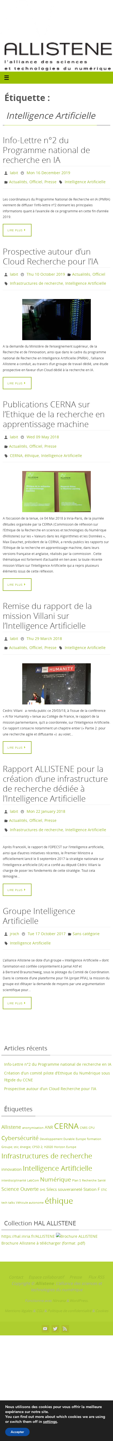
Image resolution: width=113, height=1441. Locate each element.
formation (94, 1121)
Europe (81, 1121)
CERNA (16, 447)
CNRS (83, 1110)
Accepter (17, 1432)
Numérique (55, 1161)
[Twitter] (55, 1310)
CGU (39, 1293)
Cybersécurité (20, 1120)
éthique (32, 447)
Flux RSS (96, 1259)
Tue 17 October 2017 (47, 918)
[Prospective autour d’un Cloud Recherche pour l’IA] (56, 314)
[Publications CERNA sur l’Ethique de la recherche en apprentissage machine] (56, 482)
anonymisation (33, 1110)
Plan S (76, 1162)
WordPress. (79, 1283)
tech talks (8, 1185)
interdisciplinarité (13, 1162)
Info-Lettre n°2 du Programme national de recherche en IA (46, 150)
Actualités (18, 180)
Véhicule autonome (30, 1185)
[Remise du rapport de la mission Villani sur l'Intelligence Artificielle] (56, 672)
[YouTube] (45, 1310)
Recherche (89, 1162)
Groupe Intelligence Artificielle (39, 900)
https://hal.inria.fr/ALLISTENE (28, 1218)
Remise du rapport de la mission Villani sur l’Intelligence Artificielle (47, 607)
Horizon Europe (65, 1129)
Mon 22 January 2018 (46, 799)
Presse (50, 180)
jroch (14, 918)
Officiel (35, 180)
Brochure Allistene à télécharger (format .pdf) (43, 1225)
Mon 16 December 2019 (48, 172)
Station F (91, 1171)
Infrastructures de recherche (36, 279)
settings (50, 1421)
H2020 (48, 1129)
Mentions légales (18, 1293)
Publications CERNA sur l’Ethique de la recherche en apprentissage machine (54, 409)
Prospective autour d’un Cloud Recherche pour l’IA (50, 254)
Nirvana (59, 1283)
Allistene (11, 1109)
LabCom (33, 1162)
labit (14, 172)
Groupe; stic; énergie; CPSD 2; (22, 1129)
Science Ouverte (20, 1171)
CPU (92, 1110)
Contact (16, 1259)
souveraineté (70, 1171)
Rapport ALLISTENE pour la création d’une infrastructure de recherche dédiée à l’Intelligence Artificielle (55, 772)
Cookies (101, 1293)
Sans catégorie (86, 918)
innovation (11, 1151)
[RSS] (65, 1310)
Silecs (51, 1171)
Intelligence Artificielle (85, 180)
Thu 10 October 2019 (46, 271)
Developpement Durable (57, 1121)
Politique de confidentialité (69, 1293)
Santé (102, 1162)
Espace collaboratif (46, 1259)
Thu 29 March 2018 (44, 629)
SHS (42, 1172)
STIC (104, 1172)
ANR (49, 1109)
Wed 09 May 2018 (43, 431)
